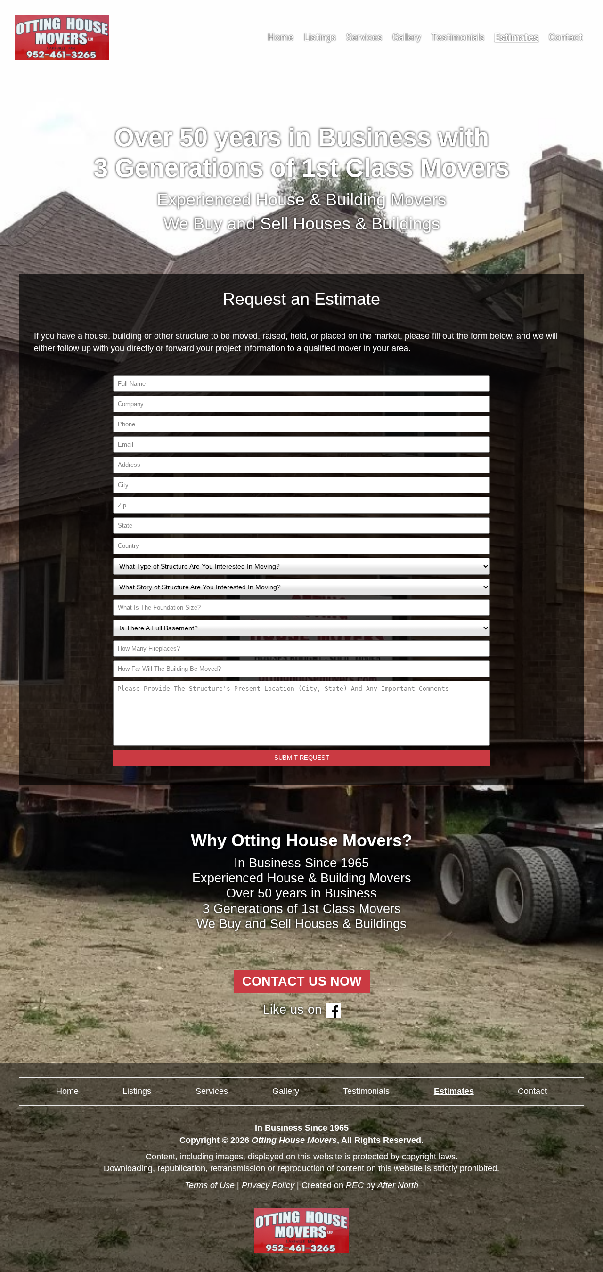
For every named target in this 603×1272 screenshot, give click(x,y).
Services (364, 37)
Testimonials (457, 37)
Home (280, 37)
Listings (320, 37)
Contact (566, 37)
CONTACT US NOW (301, 981)
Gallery (406, 37)
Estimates (516, 37)
